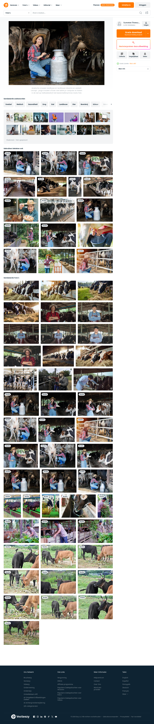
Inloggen (142, 5)
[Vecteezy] (6, 5)
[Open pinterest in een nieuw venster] (45, 717)
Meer (58, 5)
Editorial (47, 5)
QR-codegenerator (31, 706)
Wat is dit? (133, 63)
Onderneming (29, 687)
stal (52, 104)
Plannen (96, 5)
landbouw (63, 104)
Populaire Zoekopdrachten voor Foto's (69, 694)
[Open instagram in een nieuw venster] (38, 717)
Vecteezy (27, 681)
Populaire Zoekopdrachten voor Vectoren (69, 688)
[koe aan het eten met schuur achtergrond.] (78, 506)
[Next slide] (109, 104)
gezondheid (33, 104)
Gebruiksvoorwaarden (110, 717)
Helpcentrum (99, 678)
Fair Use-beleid (136, 717)
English (125, 678)
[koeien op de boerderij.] (19, 187)
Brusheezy (28, 678)
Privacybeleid (124, 717)
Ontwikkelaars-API (31, 694)
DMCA (59, 681)
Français (125, 691)
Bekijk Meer (101, 130)
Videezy (27, 684)
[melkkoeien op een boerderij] (52, 187)
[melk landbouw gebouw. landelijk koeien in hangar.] (20, 379)
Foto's (25, 5)
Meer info (122, 69)
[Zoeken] (140, 12)
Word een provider (97, 688)
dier (74, 104)
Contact (97, 681)
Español (125, 681)
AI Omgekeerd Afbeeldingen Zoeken (35, 698)
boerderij (84, 104)
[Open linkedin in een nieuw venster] (41, 717)
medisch (20, 104)
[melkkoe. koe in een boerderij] (75, 187)
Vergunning (62, 678)
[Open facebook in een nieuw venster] (34, 717)
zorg (44, 104)
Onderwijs (28, 691)
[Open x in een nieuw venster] (52, 717)
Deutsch (125, 687)
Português (126, 684)
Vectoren (13, 5)
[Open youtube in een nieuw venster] (56, 717)
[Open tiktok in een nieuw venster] (49, 717)
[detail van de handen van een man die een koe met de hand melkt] (95, 235)
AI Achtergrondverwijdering (34, 703)
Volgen (146, 25)
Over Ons (97, 684)
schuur (95, 104)
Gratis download (133, 33)
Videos (35, 5)
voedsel (8, 104)
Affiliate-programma (65, 684)
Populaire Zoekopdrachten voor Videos (69, 699)
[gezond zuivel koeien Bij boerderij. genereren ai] (58, 356)
